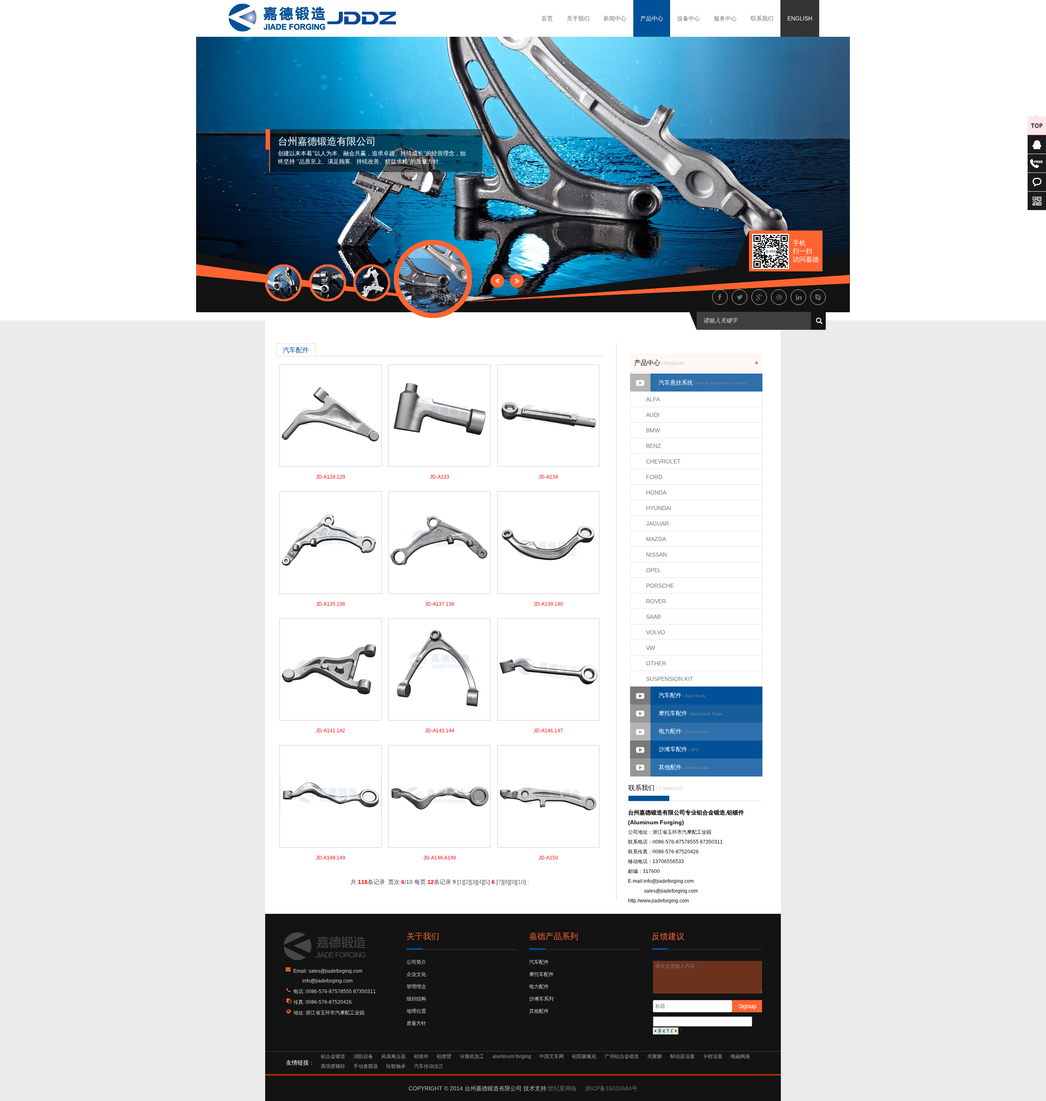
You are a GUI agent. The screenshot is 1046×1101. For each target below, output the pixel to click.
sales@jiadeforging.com (671, 891)
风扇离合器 (393, 1056)
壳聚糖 (654, 1056)
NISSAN (656, 554)
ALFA (653, 399)
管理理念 (416, 986)
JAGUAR (657, 523)
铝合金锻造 (333, 1056)
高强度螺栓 (333, 1066)
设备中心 (688, 18)
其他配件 (684, 767)
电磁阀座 (740, 1056)
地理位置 (416, 1011)
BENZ (653, 446)
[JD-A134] (548, 415)
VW (650, 647)
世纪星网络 (562, 1088)
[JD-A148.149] (330, 796)
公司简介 (416, 962)
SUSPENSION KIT (669, 679)
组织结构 (416, 999)
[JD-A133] (439, 415)
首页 (547, 18)
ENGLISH (799, 18)
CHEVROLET (663, 461)
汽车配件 (682, 695)
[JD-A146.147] (548, 669)
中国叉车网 (551, 1056)
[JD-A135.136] (330, 542)
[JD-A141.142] (330, 669)
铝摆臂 (444, 1056)
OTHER (656, 663)
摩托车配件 (690, 713)
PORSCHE (660, 585)
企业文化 (416, 974)
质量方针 (416, 1023)
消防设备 (363, 1056)
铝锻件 (421, 1056)
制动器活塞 (682, 1056)
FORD (654, 477)
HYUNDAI (658, 508)
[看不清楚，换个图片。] (665, 1031)
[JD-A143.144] (439, 669)
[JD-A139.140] (548, 542)
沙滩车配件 (679, 749)
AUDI (652, 415)
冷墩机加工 (472, 1056)
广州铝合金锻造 (622, 1056)
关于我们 (578, 18)
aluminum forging (511, 1056)
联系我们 (762, 18)
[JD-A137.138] (439, 542)
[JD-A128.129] (330, 415)
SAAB (653, 616)
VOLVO (655, 632)
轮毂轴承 (396, 1066)
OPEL (653, 570)
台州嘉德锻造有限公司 (327, 141)
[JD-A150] (548, 796)
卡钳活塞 (712, 1056)
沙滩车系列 (541, 999)
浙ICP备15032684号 (611, 1088)
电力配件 (683, 731)
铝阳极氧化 (584, 1056)
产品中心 (651, 18)
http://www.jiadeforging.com (658, 901)
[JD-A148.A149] (439, 796)
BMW (653, 430)
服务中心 (725, 18)
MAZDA (656, 539)
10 (521, 882)
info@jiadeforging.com (669, 881)
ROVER (656, 601)
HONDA (656, 492)
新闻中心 (614, 18)
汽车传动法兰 (428, 1066)
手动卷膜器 (365, 1066)
